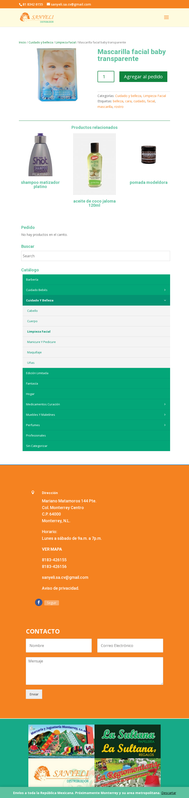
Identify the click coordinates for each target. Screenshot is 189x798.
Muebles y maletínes (40, 415)
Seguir (51, 603)
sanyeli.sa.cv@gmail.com (65, 577)
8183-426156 (54, 566)
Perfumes (33, 425)
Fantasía (32, 383)
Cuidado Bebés (36, 290)
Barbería (32, 279)
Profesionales (36, 435)
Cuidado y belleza (41, 42)
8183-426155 (54, 559)
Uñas (31, 363)
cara (128, 101)
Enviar (34, 694)
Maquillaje (34, 352)
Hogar (30, 394)
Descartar (168, 793)
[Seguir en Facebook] (38, 602)
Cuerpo (32, 321)
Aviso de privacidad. (60, 588)
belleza (118, 101)
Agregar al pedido (143, 76)
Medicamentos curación (43, 404)
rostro (119, 106)
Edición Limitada (37, 373)
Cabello (32, 311)
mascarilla (104, 106)
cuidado (139, 101)
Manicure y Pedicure (41, 342)
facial (151, 101)
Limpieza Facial (66, 42)
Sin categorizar (36, 446)
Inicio (22, 42)
